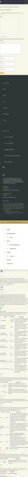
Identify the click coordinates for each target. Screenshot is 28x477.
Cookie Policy (4, 284)
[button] (26, 2)
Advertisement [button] (3, 450)
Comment (2, 42)
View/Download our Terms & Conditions (11, 190)
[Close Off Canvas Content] (1, 271)
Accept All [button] (8, 285)
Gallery (4, 120)
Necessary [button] (2, 307)
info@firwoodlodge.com (9, 149)
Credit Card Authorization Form (9, 197)
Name (1, 56)
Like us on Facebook (8, 162)
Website (1, 67)
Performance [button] (2, 395)
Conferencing (5, 114)
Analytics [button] (1, 403)
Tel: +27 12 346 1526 (8, 137)
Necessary (2, 309)
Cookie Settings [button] (3, 285)
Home (4, 89)
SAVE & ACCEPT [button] (3, 475)
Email (1, 61)
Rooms (4, 95)
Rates (4, 101)
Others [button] (1, 464)
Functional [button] (2, 373)
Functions (5, 107)
